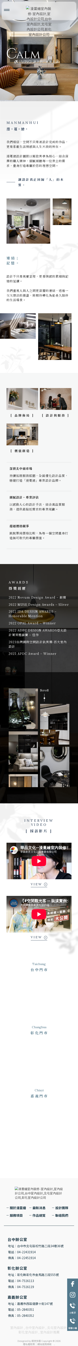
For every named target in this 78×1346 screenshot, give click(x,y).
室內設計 (16, 1327)
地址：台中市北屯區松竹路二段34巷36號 (35, 1246)
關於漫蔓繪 (18, 1207)
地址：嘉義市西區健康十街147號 (30, 1303)
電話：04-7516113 (21, 1281)
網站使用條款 (44, 1344)
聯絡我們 (61, 1215)
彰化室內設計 (28, 1332)
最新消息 (39, 1207)
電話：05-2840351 (21, 1309)
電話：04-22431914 (22, 1252)
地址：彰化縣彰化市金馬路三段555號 (33, 1274)
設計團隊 (61, 1207)
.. (54, 1344)
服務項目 (16, 1215)
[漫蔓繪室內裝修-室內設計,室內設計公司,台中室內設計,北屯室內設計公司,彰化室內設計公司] (39, 21)
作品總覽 (39, 1215)
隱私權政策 (29, 1344)
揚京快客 (36, 1341)
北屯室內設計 (57, 1327)
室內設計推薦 (50, 1332)
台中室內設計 (35, 1327)
